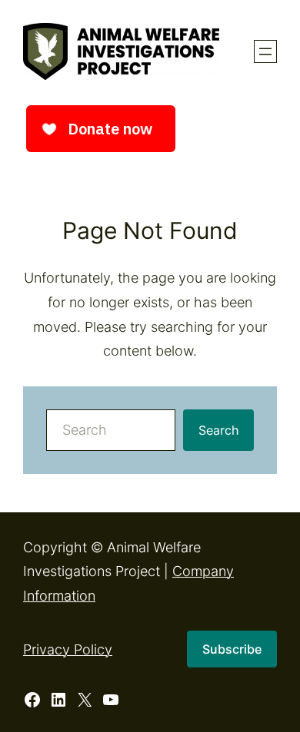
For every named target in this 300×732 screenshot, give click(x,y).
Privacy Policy (67, 649)
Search (218, 430)
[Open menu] (265, 51)
